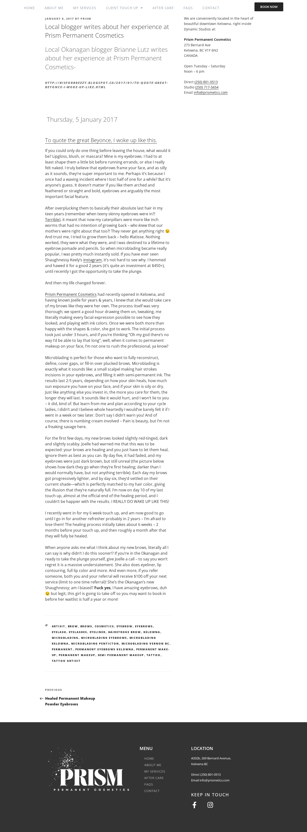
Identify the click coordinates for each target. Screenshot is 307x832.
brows (86, 626)
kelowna (151, 632)
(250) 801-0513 (206, 82)
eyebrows (144, 626)
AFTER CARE (163, 8)
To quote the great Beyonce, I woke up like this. (101, 140)
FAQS (188, 8)
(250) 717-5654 (206, 87)
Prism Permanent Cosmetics (71, 294)
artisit (58, 626)
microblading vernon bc (146, 643)
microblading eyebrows (104, 638)
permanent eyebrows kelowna (104, 649)
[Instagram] (210, 805)
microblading (65, 638)
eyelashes (78, 632)
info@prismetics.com (211, 92)
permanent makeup (77, 655)
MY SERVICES (84, 8)
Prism (86, 18)
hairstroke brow (124, 632)
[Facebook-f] (194, 805)
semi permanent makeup (121, 655)
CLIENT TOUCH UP (122, 8)
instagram (92, 259)
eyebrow (125, 626)
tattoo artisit (66, 661)
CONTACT (210, 8)
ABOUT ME (54, 8)
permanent (62, 649)
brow (73, 626)
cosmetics (104, 626)
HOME (29, 8)
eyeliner (98, 632)
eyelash (59, 632)
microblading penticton (95, 643)
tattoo (154, 655)
